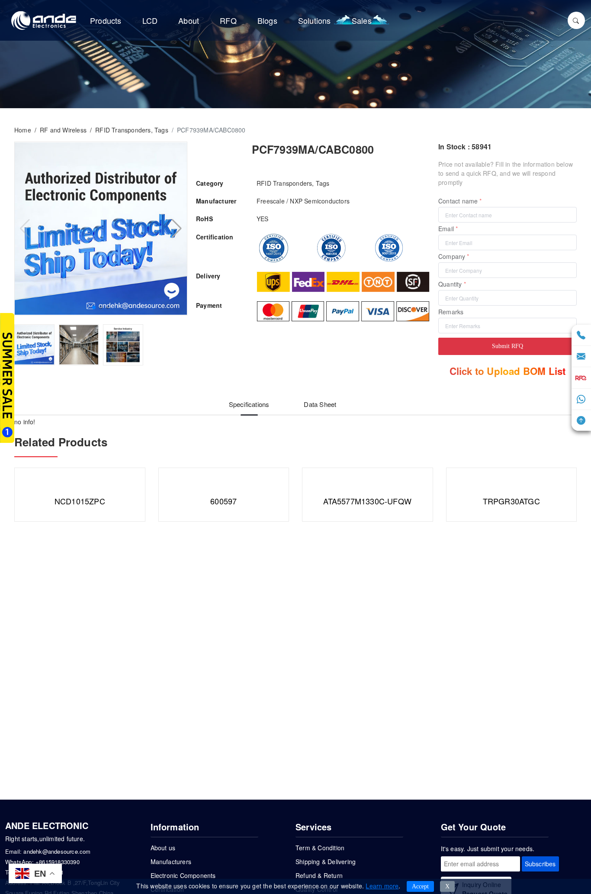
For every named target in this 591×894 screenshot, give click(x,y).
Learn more (382, 885)
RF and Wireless (63, 130)
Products (106, 20)
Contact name (458, 201)
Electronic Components (183, 875)
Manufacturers (171, 861)
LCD (150, 20)
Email (446, 228)
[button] (94, 307)
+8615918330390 (57, 862)
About (188, 20)
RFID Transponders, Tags (131, 130)
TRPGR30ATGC (511, 501)
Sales (362, 20)
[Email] (581, 356)
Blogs (267, 20)
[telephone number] (581, 335)
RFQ (228, 20)
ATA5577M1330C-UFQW (367, 501)
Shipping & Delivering (326, 861)
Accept (420, 886)
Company (451, 256)
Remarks (450, 311)
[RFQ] (581, 377)
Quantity (450, 284)
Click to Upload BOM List (508, 371)
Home (22, 130)
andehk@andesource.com (56, 851)
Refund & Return (319, 875)
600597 (223, 501)
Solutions (314, 20)
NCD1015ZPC (80, 501)
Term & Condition (320, 847)
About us (163, 847)
